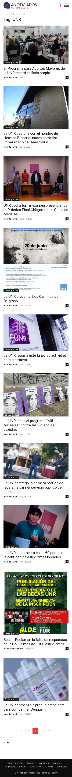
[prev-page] (21, 731)
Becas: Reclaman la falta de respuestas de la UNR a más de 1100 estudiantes (35, 642)
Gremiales (62, 766)
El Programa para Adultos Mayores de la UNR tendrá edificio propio (34, 70)
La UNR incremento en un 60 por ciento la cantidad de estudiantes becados (35, 555)
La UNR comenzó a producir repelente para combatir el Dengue (34, 707)
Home (6, 14)
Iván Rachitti (10, 77)
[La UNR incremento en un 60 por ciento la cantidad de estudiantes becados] (36, 526)
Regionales (10, 766)
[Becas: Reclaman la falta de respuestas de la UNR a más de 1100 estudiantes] (36, 603)
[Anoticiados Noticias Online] (21, 5)
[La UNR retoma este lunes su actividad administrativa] (36, 332)
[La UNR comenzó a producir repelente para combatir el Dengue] (36, 679)
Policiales (56, 763)
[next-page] (50, 731)
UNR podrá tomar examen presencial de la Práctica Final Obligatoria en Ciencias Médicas (35, 209)
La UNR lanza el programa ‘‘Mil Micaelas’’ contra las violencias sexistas (28, 425)
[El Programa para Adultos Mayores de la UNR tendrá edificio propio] (36, 45)
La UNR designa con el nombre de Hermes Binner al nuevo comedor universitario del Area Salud (30, 137)
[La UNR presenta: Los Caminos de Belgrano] (36, 260)
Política (22, 766)
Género (8, 415)
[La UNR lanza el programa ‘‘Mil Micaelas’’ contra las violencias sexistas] (36, 394)
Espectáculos (36, 766)
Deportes (31, 763)
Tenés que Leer (11, 62)
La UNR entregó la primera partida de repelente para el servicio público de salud (33, 487)
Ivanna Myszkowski (13, 648)
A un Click (44, 763)
